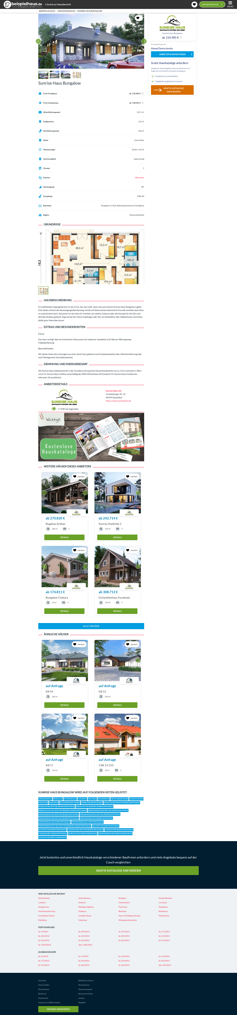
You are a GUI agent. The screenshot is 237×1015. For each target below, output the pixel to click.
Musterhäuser (43, 989)
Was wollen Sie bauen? (51, 893)
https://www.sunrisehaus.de (118, 401)
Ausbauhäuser (47, 952)
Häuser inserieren (58, 1009)
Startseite (42, 980)
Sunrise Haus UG (113, 391)
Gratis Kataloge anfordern (118, 870)
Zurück (58, 4)
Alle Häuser (91, 626)
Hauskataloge (212, 4)
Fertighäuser (46, 927)
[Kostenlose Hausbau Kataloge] (91, 437)
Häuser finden (43, 985)
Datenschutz (43, 998)
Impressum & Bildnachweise (49, 1002)
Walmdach (139, 177)
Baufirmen (42, 994)
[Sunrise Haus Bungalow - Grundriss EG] (76, 74)
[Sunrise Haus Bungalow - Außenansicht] (91, 41)
